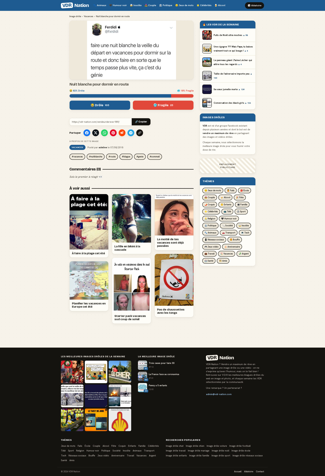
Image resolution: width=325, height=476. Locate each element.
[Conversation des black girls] (120, 396)
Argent (152, 455)
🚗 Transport (228, 232)
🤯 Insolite (244, 225)
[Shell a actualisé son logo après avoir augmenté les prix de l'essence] (120, 420)
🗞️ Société (227, 225)
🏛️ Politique (210, 225)
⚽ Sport (241, 211)
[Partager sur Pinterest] (113, 132)
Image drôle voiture (217, 445)
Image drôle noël (220, 450)
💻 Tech (245, 232)
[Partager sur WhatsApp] (104, 132)
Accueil (237, 471)
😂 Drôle (100, 105)
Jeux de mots (184, 5)
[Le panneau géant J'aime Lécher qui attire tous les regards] (120, 372)
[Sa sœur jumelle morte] (96, 396)
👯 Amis (223, 260)
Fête (113, 445)
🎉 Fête (240, 197)
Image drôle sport (221, 455)
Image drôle (75, 16)
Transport (149, 450)
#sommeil (155, 156)
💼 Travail (209, 253)
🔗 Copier (141, 121)
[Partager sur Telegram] (130, 132)
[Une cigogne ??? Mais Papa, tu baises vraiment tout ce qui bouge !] (96, 372)
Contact (260, 471)
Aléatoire (248, 471)
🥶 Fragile (163, 105)
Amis (71, 460)
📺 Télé (227, 211)
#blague (126, 156)
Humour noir (118, 5)
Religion (80, 450)
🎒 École (244, 190)
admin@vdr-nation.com (219, 394)
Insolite (136, 5)
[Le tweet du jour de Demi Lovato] (96, 420)
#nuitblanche (95, 156)
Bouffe (92, 455)
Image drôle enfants (176, 455)
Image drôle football (240, 445)
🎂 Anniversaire (232, 246)
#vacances (77, 156)
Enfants (132, 445)
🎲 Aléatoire (254, 5)
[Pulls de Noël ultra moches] (72, 372)
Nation (75, 5)
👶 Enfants (226, 204)
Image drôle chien (195, 445)
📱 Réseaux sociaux (214, 239)
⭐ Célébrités (211, 211)
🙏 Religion (209, 218)
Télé (63, 450)
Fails (80, 445)
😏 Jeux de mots (212, 190)
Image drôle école (241, 450)
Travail (130, 455)
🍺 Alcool (225, 197)
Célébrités (204, 5)
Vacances (88, 16)
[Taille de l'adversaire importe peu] (72, 396)
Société (117, 450)
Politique (165, 5)
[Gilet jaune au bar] (72, 420)
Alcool (219, 5)
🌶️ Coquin (209, 204)
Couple (150, 5)
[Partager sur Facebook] (86, 132)
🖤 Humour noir (229, 218)
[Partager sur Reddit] (122, 132)
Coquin (122, 445)
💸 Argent (244, 253)
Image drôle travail (176, 450)
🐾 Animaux (210, 232)
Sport (71, 450)
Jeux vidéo (103, 455)
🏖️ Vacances (226, 253)
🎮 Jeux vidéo (211, 246)
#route (112, 156)
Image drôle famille (199, 455)
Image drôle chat (174, 445)
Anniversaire (117, 455)
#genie (139, 156)
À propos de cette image (84, 141)
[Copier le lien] (139, 132)
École (87, 445)
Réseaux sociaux (77, 455)
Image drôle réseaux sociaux (248, 455)
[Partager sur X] (95, 132)
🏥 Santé (208, 260)
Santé (64, 460)
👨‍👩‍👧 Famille (242, 204)
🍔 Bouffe (235, 239)
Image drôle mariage (198, 450)
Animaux (99, 5)
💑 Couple (209, 197)
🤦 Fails (230, 190)
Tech (63, 455)
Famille (142, 445)
